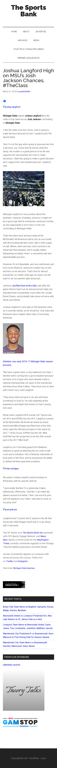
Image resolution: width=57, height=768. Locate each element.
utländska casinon (11, 664)
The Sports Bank (28, 11)
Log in (43, 758)
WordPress (34, 758)
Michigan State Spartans (24, 568)
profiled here (19, 285)
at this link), (31, 285)
